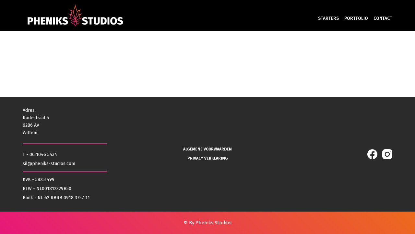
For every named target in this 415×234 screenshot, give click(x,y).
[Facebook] (372, 154)
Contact (383, 18)
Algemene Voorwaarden (207, 149)
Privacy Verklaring (207, 158)
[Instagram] (387, 154)
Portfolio (356, 18)
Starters (328, 18)
